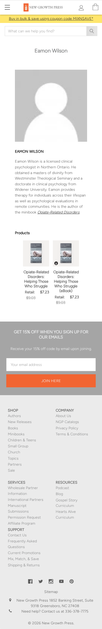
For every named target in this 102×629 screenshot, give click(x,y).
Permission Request (24, 517)
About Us (63, 416)
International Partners (25, 499)
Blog (59, 494)
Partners (15, 464)
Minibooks (16, 434)
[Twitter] (40, 581)
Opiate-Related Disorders (58, 212)
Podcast (62, 488)
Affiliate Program (21, 523)
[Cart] (95, 7)
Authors (14, 416)
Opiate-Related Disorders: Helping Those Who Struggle (36, 279)
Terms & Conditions (72, 434)
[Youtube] (61, 581)
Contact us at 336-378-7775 (64, 611)
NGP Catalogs (67, 422)
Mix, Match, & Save (23, 559)
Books (13, 428)
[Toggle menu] (7, 7)
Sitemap (51, 592)
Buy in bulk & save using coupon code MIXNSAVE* (51, 18)
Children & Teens (22, 440)
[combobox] (51, 31)
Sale (11, 470)
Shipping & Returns (24, 565)
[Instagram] (51, 581)
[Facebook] (30, 581)
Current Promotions (24, 553)
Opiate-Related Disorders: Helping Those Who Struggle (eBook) (66, 281)
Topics (13, 458)
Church (14, 452)
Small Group (18, 446)
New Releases (20, 422)
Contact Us (17, 535)
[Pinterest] (71, 581)
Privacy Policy (67, 428)
